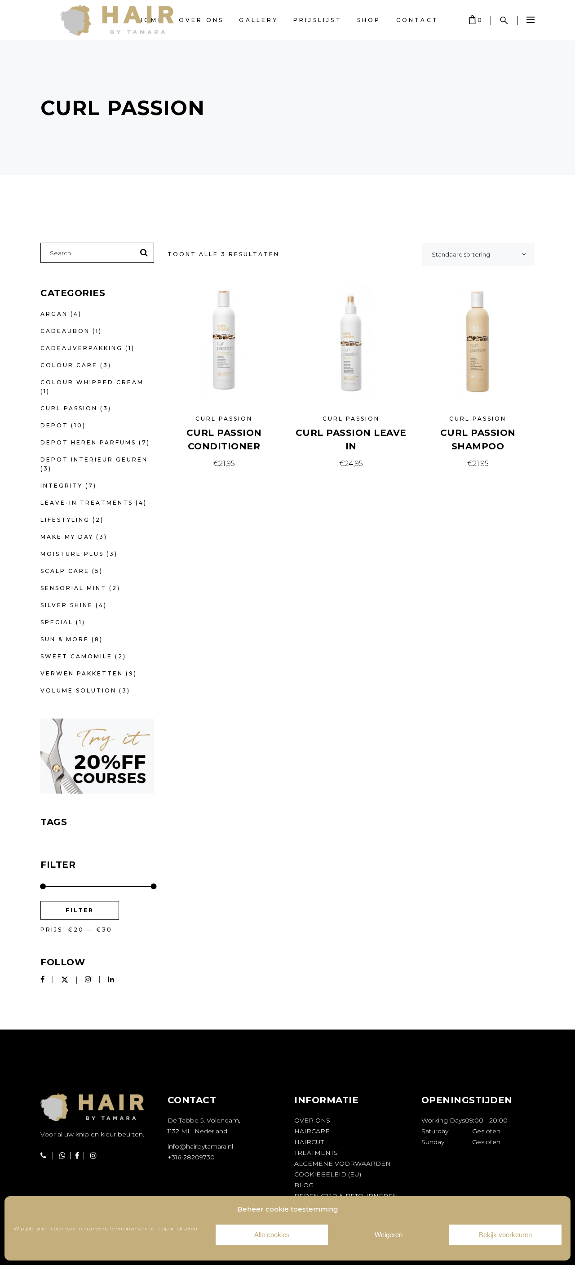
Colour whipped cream (92, 382)
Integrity (61, 485)
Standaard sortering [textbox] (461, 254)
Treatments (316, 1153)
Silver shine (66, 605)
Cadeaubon (65, 331)
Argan (54, 314)
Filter (80, 910)
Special (56, 622)
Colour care (68, 365)
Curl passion (223, 418)
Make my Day (66, 536)
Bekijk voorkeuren (505, 1234)
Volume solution (78, 690)
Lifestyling (65, 519)
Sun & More (64, 639)
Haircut (309, 1142)
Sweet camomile (76, 656)
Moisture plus (72, 553)
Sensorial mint (73, 588)
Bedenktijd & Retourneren (346, 1196)
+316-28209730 (191, 1157)
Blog (304, 1185)
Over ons (312, 1120)
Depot (54, 425)
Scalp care (64, 571)
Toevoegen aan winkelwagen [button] (224, 463)
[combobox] (478, 254)
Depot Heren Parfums (88, 442)
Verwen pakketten (81, 673)
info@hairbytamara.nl (200, 1146)
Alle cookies (272, 1234)
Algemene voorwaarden (342, 1163)
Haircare (312, 1131)
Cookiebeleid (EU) (327, 1174)
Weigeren (388, 1234)
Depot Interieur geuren (94, 459)
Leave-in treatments (86, 502)
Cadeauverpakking (81, 348)
